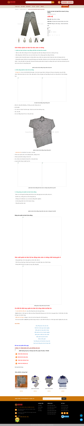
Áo (51, 31)
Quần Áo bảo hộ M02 (35, 388)
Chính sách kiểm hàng (51, 412)
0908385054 (64, 2)
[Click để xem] (30, 24)
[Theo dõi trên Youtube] (62, 413)
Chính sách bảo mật (51, 405)
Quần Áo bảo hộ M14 (62, 388)
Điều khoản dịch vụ (65, 410)
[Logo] (11, 1)
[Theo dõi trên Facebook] (67, 413)
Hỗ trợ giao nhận (64, 408)
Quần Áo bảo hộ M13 (49, 388)
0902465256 (64, 1)
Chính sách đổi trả (50, 408)
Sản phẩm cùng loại (21, 372)
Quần (49, 31)
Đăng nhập (40, 407)
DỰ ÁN (37, 6)
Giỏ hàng (40, 410)
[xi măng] (47, 28)
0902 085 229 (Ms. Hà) (23, 416)
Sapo (52, 424)
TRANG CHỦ (17, 6)
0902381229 (70, 2)
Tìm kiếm (40, 405)
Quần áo (54, 31)
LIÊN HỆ (42, 6)
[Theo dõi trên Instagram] (65, 413)
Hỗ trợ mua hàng (64, 405)
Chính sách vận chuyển (51, 407)
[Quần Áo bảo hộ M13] (49, 381)
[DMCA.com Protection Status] (17, 419)
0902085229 (70, 1)
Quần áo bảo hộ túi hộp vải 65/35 (21, 388)
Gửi (64, 398)
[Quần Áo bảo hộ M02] (35, 381)
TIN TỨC (33, 6)
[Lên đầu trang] (82, 412)
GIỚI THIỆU (23, 6)
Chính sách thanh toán (51, 410)
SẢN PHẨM (28, 6)
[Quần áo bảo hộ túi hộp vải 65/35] (21, 381)
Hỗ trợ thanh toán (64, 407)
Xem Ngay (21, 386)
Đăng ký (39, 408)
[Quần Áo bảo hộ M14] (63, 381)
